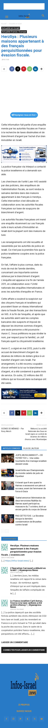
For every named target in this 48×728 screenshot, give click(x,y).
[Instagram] (13, 718)
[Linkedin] (35, 68)
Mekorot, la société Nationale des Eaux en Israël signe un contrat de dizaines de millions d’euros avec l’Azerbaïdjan (36, 434)
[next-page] (7, 531)
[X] (17, 68)
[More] (41, 68)
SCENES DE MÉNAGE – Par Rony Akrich (12, 429)
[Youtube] (41, 719)
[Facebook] (11, 68)
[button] (7, 16)
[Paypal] (20, 719)
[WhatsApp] (29, 68)
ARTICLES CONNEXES (11, 448)
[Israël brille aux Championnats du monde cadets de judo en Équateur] (7, 473)
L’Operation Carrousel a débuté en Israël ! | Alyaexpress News (28, 569)
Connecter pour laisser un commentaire (24, 650)
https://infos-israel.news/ (17, 560)
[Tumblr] (27, 719)
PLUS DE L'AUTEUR (31, 448)
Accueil (3, 24)
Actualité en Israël (15, 24)
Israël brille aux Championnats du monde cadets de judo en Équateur (29, 473)
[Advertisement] (24, 6)
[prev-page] (2, 531)
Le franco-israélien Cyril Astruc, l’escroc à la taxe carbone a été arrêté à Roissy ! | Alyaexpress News (26, 604)
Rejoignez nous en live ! (25, 115)
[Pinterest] (23, 68)
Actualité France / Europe (14, 31)
